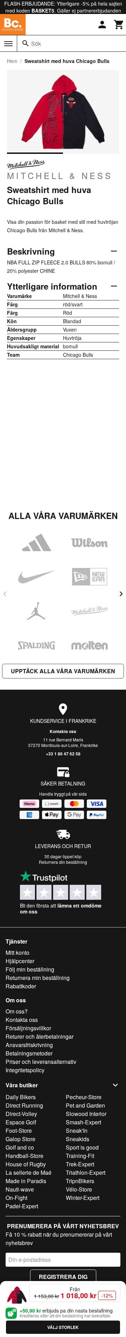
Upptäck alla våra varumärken (63, 671)
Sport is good (82, 1147)
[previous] (5, 594)
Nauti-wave (20, 1189)
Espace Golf (21, 1122)
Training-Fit (80, 1156)
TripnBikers (80, 1181)
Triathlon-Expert (85, 1172)
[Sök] (25, 43)
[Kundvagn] (119, 24)
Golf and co (20, 1147)
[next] (121, 594)
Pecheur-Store (84, 1097)
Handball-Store (24, 1156)
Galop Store (20, 1139)
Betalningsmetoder (29, 1053)
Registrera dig (63, 1277)
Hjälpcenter (20, 961)
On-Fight (16, 1198)
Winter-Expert (82, 1198)
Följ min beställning (30, 969)
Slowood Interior (86, 1114)
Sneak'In (77, 1130)
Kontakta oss (63, 731)
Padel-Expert (22, 1206)
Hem (12, 60)
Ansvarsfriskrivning (29, 1045)
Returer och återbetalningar (40, 1036)
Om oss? (17, 1011)
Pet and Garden (85, 1105)
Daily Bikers (21, 1097)
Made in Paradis (26, 1181)
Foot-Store (19, 1130)
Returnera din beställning (63, 862)
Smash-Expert (83, 1122)
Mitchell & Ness (60, 175)
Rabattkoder (21, 986)
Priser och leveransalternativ (41, 1062)
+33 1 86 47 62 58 (63, 754)
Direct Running (24, 1105)
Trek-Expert (80, 1164)
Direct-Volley (21, 1114)
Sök (36, 44)
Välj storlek (63, 1327)
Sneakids (77, 1139)
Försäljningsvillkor (28, 1028)
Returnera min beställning (38, 978)
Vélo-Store (79, 1189)
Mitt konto (17, 952)
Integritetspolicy (25, 1070)
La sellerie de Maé (28, 1172)
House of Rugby (26, 1164)
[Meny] (8, 43)
